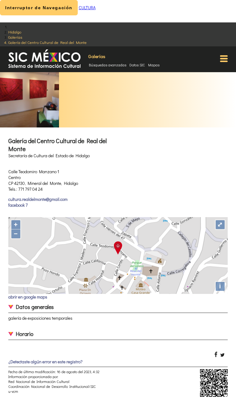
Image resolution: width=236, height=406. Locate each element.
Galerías (15, 37)
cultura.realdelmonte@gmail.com (38, 199)
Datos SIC (137, 64)
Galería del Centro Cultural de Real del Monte (47, 42)
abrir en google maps (27, 297)
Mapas (153, 64)
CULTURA (87, 7)
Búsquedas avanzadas (107, 64)
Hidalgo (14, 31)
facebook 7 (18, 205)
